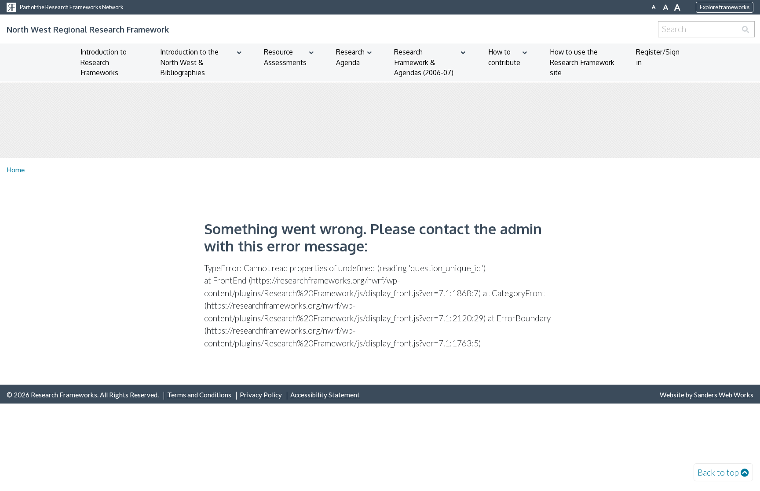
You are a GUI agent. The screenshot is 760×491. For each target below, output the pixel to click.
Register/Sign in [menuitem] (658, 57)
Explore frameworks (724, 7)
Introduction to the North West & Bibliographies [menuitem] (189, 62)
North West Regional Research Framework (88, 29)
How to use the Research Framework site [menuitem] (582, 62)
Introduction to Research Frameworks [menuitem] (103, 62)
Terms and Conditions (199, 395)
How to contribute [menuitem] (504, 57)
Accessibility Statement (325, 395)
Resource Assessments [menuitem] (285, 57)
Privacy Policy (261, 395)
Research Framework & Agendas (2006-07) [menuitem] (423, 62)
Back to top (718, 472)
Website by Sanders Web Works (706, 395)
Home (16, 170)
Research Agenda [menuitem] (350, 57)
